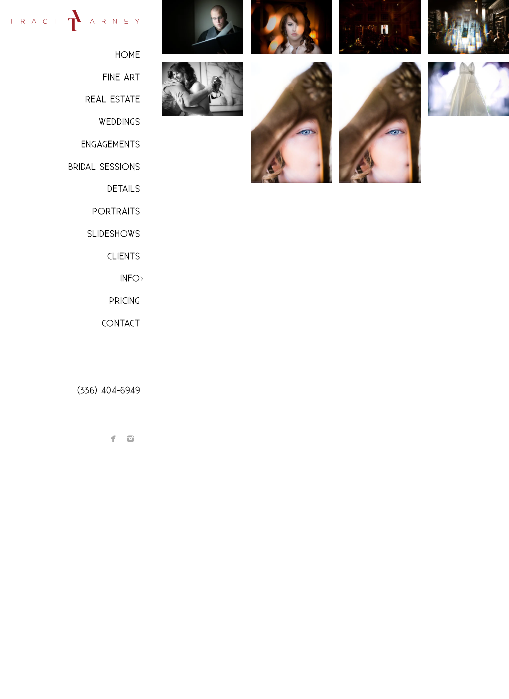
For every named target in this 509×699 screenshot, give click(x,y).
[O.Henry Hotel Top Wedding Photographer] (202, 27)
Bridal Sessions (104, 167)
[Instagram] (130, 439)
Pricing (124, 301)
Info (130, 278)
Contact (121, 323)
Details (123, 189)
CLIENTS (123, 256)
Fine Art (121, 77)
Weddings (119, 122)
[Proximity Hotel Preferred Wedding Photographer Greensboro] (380, 122)
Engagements (110, 144)
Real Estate (112, 99)
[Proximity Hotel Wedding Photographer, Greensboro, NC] (202, 89)
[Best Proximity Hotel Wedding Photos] (380, 27)
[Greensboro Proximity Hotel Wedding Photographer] (291, 122)
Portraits (116, 211)
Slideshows (113, 234)
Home (127, 55)
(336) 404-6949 (108, 390)
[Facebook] (113, 439)
